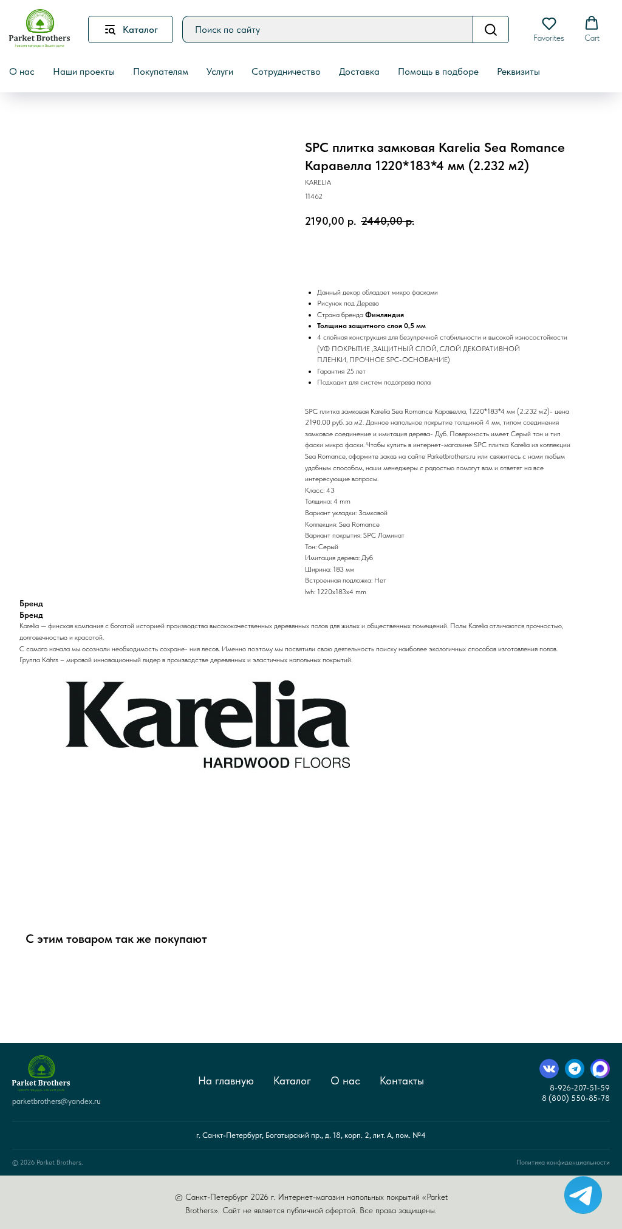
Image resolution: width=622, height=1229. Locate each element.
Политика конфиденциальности (563, 1162)
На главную (226, 1080)
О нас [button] (22, 71)
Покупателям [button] (160, 71)
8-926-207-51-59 (580, 1087)
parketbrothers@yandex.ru (56, 1101)
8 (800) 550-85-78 (576, 1098)
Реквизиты (518, 71)
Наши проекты (84, 71)
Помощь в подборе (438, 71)
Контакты (402, 1080)
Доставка (359, 71)
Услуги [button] (220, 71)
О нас (345, 1080)
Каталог (292, 1080)
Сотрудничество (286, 71)
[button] (548, 29)
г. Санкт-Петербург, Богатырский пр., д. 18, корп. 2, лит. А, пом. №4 (311, 1135)
